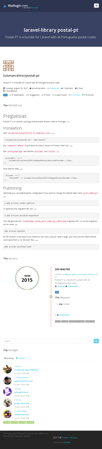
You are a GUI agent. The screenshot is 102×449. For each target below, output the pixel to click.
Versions (76, 95)
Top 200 (22, 422)
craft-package (21, 411)
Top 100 (14, 422)
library (18, 366)
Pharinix (67, 442)
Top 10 (6, 422)
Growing (10, 358)
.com (18, 5)
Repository (54, 88)
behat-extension (22, 377)
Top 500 (30, 422)
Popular (21, 358)
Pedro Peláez (34, 8)
